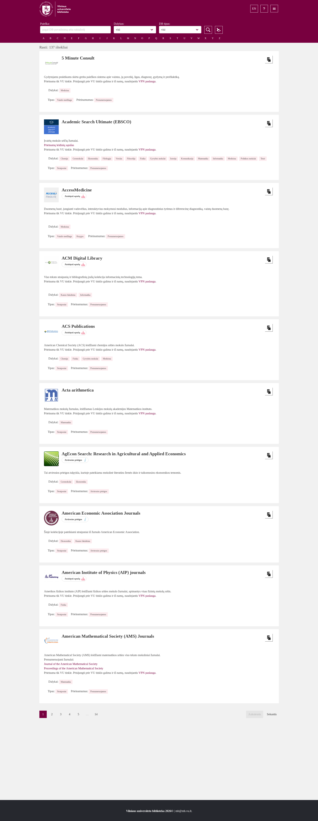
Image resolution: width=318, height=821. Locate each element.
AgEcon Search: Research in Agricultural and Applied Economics (124, 453)
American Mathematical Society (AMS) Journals (108, 636)
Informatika (218, 158)
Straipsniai (61, 168)
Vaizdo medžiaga (64, 100)
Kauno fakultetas (68, 295)
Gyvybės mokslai (157, 158)
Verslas (119, 158)
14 (96, 714)
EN (254, 8)
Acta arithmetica (78, 390)
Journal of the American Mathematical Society (71, 663)
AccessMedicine (77, 190)
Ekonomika (93, 158)
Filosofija (131, 158)
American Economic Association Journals (101, 513)
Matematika (203, 158)
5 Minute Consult (78, 58)
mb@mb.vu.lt (183, 811)
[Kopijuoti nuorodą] (269, 59)
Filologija (107, 158)
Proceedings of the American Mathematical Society (73, 668)
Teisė (263, 158)
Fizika (142, 158)
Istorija (173, 158)
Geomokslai (78, 158)
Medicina (65, 90)
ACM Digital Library (82, 258)
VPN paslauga (147, 81)
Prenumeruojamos (104, 100)
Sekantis (272, 714)
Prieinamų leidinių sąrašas (59, 145)
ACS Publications (78, 326)
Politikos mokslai (248, 158)
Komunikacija (187, 158)
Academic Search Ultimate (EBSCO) (96, 121)
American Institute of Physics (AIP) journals (104, 572)
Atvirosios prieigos (98, 491)
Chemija (64, 158)
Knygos (80, 236)
